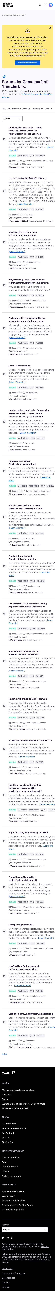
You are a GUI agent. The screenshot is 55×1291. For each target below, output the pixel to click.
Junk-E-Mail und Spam (35, 815)
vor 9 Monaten (38, 1003)
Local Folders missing (19, 366)
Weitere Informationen (27, 63)
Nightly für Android (11, 1176)
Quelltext (6, 1094)
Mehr (47, 108)
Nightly (5, 1171)
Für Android (8, 1133)
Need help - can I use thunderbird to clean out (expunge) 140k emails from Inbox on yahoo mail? (25, 788)
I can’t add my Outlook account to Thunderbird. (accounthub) (24, 967)
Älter (4, 1054)
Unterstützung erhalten (14, 1210)
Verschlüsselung (33, 262)
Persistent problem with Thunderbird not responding (22, 557)
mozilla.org (7, 1268)
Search (40, 5)
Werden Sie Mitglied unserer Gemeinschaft (23, 1104)
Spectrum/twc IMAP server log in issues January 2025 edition (24, 653)
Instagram (12, 1238)
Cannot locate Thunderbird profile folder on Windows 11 (23, 878)
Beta (4, 1162)
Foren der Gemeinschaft (14, 15)
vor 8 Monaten (39, 774)
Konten (29, 491)
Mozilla (8, 1073)
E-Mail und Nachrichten (36, 301)
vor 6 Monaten (38, 167)
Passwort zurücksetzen (14, 1200)
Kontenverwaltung (34, 348)
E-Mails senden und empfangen (39, 161)
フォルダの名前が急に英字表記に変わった (28, 178)
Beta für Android (10, 1167)
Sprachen (30, 215)
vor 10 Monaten (46, 221)
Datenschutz (8, 1278)
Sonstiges (30, 443)
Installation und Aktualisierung (39, 907)
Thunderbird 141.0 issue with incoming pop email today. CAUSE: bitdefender (28, 605)
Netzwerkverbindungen (36, 681)
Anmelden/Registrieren (13, 1191)
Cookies (6, 1282)
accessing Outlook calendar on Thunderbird (30, 740)
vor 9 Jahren (34, 545)
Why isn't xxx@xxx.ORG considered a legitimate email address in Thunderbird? (29, 281)
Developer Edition (11, 1157)
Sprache (5, 1225)
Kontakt (6, 1287)
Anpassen (30, 1041)
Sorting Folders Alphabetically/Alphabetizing (31, 1014)
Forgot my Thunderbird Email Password (28, 699)
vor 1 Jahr (32, 269)
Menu (45, 5)
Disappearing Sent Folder (21, 925)
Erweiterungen (32, 767)
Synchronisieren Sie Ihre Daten (17, 1205)
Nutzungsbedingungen (13, 1273)
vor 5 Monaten (42, 307)
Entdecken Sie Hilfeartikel (15, 1108)
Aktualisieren (31, 393)
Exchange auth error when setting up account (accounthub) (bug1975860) (27, 319)
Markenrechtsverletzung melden (18, 1090)
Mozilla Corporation (29, 1244)
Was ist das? (8, 1196)
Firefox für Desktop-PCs (14, 1128)
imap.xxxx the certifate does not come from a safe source (23, 233)
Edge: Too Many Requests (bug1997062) (28, 832)
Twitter (5, 1099)
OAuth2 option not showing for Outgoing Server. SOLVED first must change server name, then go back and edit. (29, 413)
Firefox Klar (8, 1142)
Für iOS (5, 1137)
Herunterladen (9, 1124)
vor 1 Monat (39, 866)
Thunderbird (16, 161)
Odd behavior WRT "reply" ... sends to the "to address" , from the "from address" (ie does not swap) (25, 130)
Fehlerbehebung (33, 586)
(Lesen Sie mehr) (25, 204)
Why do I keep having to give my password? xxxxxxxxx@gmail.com (25, 507)
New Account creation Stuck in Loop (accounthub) (22, 462)
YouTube (8, 1238)
